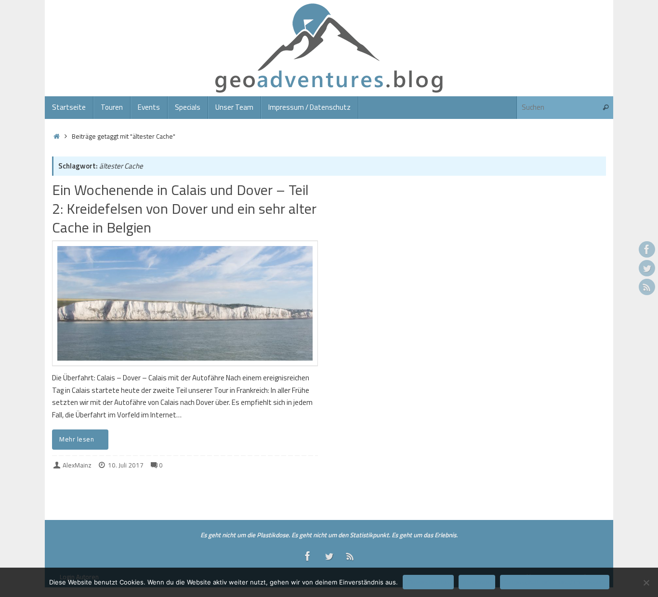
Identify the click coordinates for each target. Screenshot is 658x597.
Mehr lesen (76, 439)
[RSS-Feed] (647, 287)
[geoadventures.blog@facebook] (647, 249)
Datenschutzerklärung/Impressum (554, 582)
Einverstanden (428, 582)
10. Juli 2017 (126, 465)
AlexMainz (77, 465)
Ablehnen (476, 582)
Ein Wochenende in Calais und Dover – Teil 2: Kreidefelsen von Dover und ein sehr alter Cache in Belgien (184, 208)
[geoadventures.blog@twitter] (647, 268)
